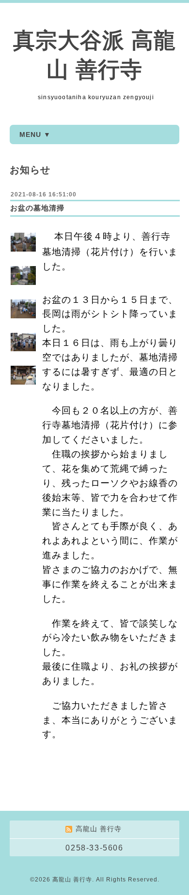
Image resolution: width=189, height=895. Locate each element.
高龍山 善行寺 (72, 879)
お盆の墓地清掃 (37, 208)
